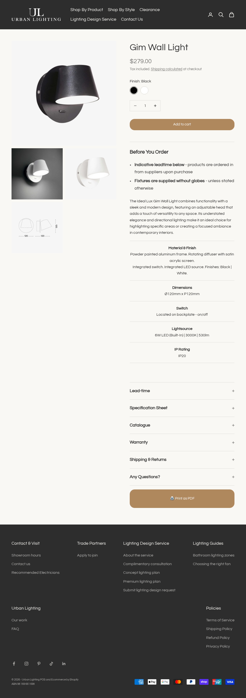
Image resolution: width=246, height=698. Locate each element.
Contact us (21, 564)
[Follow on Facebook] (14, 663)
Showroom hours (26, 555)
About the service (138, 555)
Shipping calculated (166, 69)
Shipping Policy (219, 629)
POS (42, 679)
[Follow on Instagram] (26, 663)
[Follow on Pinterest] (39, 663)
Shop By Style (121, 9)
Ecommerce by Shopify (64, 679)
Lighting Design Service (93, 19)
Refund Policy (218, 638)
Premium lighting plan (141, 581)
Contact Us (132, 19)
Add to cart (182, 124)
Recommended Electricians (36, 572)
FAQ (15, 629)
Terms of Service (220, 620)
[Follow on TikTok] (51, 663)
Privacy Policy (218, 646)
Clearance (150, 9)
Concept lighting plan (141, 572)
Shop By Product (86, 9)
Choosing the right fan (212, 564)
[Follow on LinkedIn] (64, 663)
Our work (19, 620)
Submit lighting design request (149, 590)
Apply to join (87, 555)
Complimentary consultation (147, 564)
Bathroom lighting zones (213, 555)
